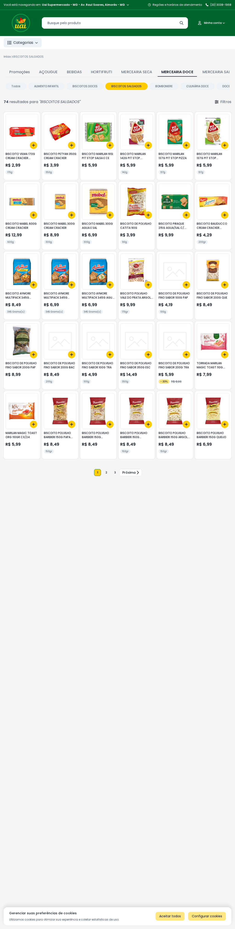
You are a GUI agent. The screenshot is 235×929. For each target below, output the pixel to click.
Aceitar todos (170, 916)
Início (7, 57)
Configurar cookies (207, 916)
